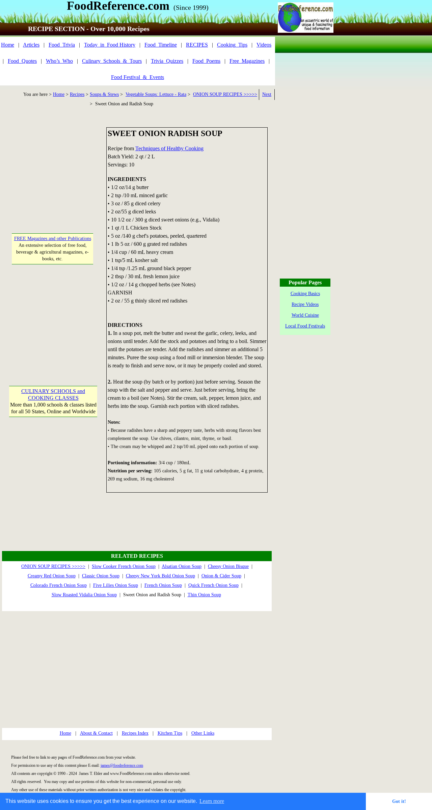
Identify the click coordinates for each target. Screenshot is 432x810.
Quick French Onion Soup (213, 585)
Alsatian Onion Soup (181, 566)
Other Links (202, 733)
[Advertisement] (53, 169)
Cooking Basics (305, 293)
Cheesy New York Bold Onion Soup (160, 575)
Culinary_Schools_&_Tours (112, 61)
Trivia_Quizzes (167, 61)
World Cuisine (305, 315)
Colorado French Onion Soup (58, 585)
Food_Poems (206, 61)
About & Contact (96, 733)
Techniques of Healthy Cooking (169, 148)
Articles (31, 45)
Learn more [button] (211, 801)
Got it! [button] (399, 801)
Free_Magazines (247, 61)
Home (7, 45)
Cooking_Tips (232, 45)
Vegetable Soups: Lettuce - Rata (156, 94)
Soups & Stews (104, 94)
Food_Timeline (160, 45)
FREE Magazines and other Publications (52, 238)
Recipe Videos (305, 304)
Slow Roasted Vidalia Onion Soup (84, 594)
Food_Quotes (22, 61)
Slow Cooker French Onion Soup (124, 566)
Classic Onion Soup (100, 575)
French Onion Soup (163, 585)
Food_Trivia (62, 45)
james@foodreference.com (122, 765)
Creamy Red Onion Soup (52, 575)
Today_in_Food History (109, 45)
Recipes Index (135, 733)
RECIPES (197, 45)
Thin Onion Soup (204, 594)
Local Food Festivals (305, 326)
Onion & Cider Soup (221, 575)
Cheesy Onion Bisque (228, 566)
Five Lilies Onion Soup (115, 585)
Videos (263, 45)
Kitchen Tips (170, 733)
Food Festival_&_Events (137, 77)
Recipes (77, 94)
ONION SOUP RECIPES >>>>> (225, 94)
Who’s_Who (59, 61)
